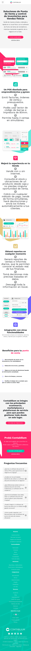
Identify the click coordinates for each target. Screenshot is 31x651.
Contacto (15, 608)
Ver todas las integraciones (15, 422)
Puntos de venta (15, 569)
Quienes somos (15, 535)
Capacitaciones (15, 597)
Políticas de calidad (17, 645)
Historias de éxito (15, 603)
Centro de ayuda (15, 599)
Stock (15, 552)
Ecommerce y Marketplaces (15, 567)
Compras (15, 550)
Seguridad (18, 646)
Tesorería (15, 554)
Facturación (15, 547)
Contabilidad (15, 556)
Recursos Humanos (15, 537)
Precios (15, 622)
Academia (15, 592)
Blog (15, 595)
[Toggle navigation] (3, 2)
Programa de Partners (15, 539)
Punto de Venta (15, 558)
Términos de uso (6, 645)
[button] (16, 614)
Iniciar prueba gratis (15, 37)
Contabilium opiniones (15, 541)
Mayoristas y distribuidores (15, 565)
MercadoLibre (15, 575)
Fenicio (15, 577)
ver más (15, 586)
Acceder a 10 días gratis (15, 451)
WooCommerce (15, 580)
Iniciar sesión (15, 617)
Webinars (15, 606)
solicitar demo (15, 40)
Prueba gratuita (15, 620)
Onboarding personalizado (15, 601)
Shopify (15, 582)
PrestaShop (15, 584)
